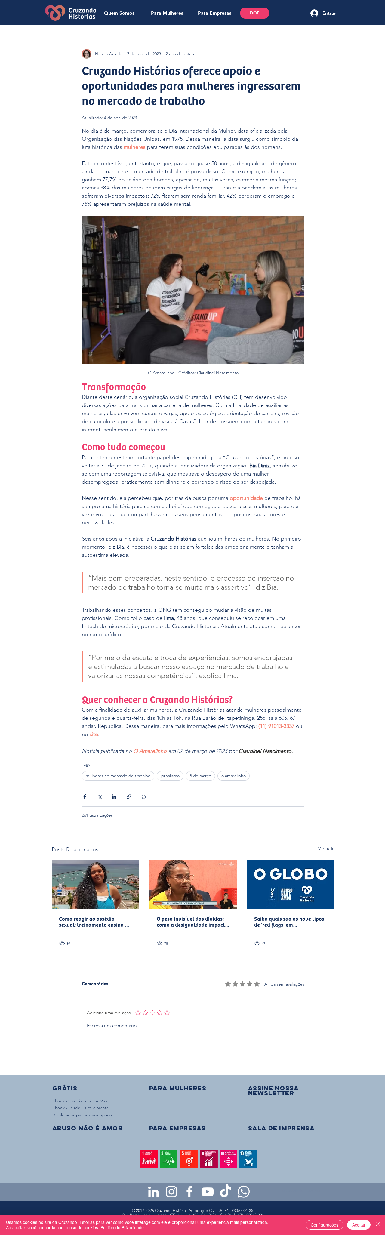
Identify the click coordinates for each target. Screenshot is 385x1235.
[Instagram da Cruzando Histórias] (171, 1191)
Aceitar (358, 1225)
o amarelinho (233, 775)
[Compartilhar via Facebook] (85, 796)
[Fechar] (377, 1224)
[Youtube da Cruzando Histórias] (207, 1191)
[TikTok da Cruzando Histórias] (225, 1191)
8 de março (200, 775)
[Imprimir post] (143, 796)
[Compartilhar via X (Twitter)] (99, 796)
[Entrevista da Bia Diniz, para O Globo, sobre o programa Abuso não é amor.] (290, 884)
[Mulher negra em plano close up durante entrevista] (193, 884)
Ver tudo (326, 848)
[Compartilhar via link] (129, 796)
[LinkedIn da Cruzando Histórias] (153, 1191)
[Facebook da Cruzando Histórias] (189, 1191)
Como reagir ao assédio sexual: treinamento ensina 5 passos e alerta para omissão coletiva (93, 922)
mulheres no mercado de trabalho (118, 775)
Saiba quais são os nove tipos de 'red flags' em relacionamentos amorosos (289, 922)
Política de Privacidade (122, 1227)
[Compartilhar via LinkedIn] (114, 796)
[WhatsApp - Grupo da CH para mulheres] (243, 1191)
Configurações (324, 1225)
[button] (273, 1090)
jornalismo (170, 775)
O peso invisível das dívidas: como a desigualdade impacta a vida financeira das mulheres (192, 922)
